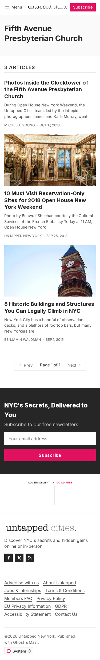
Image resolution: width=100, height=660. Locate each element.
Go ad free (64, 482)
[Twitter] (19, 558)
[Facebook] (8, 558)
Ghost (18, 642)
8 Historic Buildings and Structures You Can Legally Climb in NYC (49, 307)
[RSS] (30, 558)
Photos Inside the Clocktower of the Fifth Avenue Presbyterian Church (46, 89)
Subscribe (83, 7)
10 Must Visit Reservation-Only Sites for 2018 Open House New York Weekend (45, 200)
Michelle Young (19, 125)
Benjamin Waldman (22, 340)
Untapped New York (23, 236)
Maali (33, 642)
